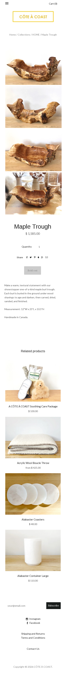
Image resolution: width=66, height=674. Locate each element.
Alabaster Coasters (33, 519)
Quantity (27, 246)
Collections (24, 34)
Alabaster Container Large (33, 575)
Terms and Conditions (33, 637)
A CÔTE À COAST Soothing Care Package (33, 406)
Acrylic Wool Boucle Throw (33, 462)
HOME (36, 34)
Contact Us (33, 648)
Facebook (35, 622)
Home (12, 34)
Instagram (34, 618)
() (53, 3)
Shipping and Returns (33, 633)
